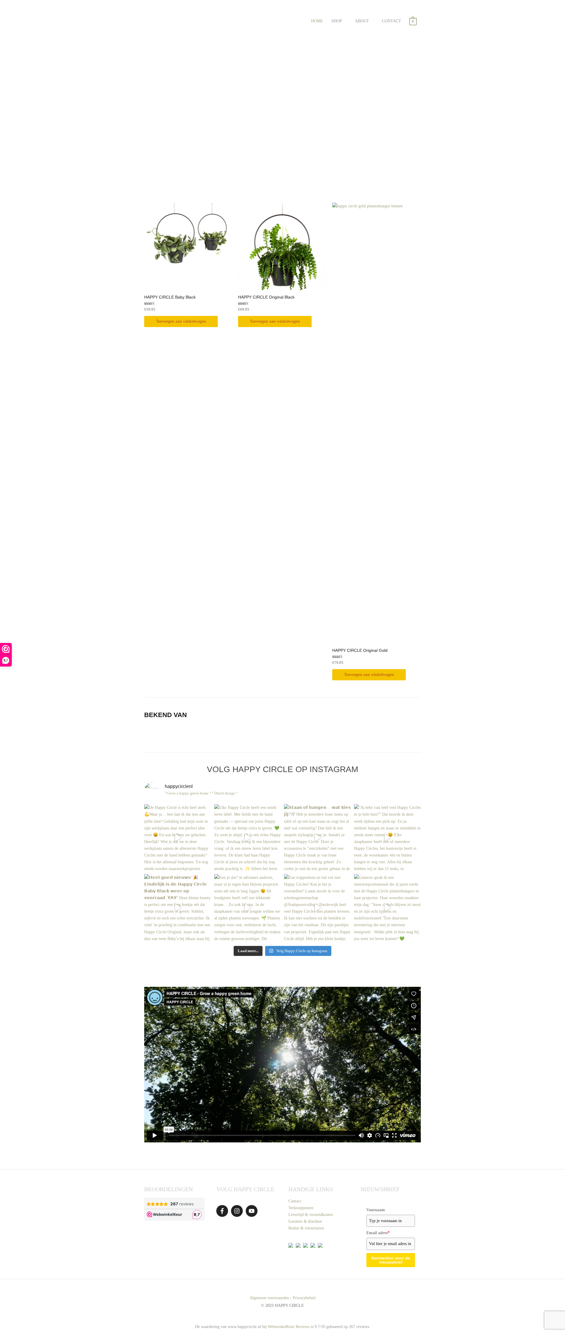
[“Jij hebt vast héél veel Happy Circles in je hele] (387, 837)
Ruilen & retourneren (306, 1228)
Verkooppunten (300, 1208)
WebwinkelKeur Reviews (289, 1326)
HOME (317, 21)
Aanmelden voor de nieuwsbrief (390, 1260)
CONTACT (391, 21)
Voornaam (375, 1210)
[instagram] (238, 1211)
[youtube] (252, 1211)
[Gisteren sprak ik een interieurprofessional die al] (387, 907)
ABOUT (362, 21)
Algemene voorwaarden (269, 1298)
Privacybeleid (304, 1298)
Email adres (378, 1233)
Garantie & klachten (305, 1221)
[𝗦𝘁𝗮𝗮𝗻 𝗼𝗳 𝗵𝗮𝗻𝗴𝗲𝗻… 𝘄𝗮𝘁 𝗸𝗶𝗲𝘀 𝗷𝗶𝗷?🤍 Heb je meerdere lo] (317, 837)
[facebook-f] (223, 1211)
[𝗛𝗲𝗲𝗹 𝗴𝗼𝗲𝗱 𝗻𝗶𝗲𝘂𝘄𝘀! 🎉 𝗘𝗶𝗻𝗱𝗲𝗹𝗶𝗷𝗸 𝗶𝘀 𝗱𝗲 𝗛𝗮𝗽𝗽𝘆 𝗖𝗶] (177, 907)
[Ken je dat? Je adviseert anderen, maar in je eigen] (247, 907)
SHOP (336, 21)
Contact (294, 1201)
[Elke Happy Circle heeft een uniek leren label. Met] (247, 837)
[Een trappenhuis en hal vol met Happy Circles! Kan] (317, 907)
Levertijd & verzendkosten (310, 1214)
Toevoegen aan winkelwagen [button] (181, 321)
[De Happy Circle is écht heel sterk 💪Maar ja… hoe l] (177, 837)
